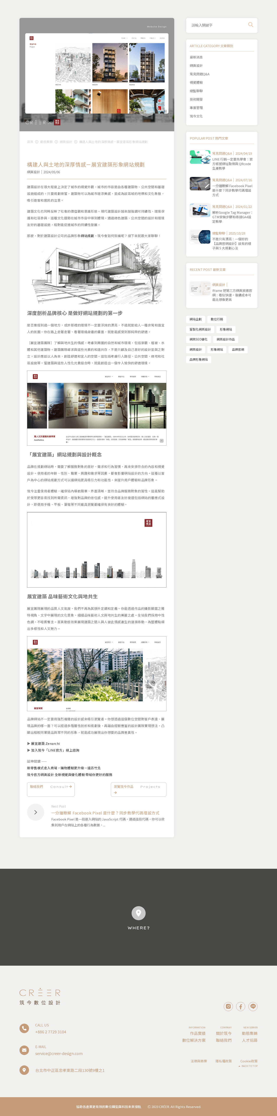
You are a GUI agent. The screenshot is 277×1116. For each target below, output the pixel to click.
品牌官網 (238, 349)
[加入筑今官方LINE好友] (253, 1006)
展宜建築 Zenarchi (45, 743)
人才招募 (250, 1040)
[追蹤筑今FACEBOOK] (240, 1006)
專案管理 (196, 107)
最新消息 (196, 57)
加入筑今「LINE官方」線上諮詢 (55, 750)
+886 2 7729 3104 (50, 1031)
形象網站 (226, 329)
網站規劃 (87, 235)
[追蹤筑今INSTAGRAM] (228, 1006)
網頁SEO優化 (199, 339)
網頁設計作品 (226, 339)
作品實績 (198, 1033)
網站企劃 (196, 319)
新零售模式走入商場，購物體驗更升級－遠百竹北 (64, 768)
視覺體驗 (196, 82)
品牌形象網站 (199, 359)
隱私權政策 (224, 1061)
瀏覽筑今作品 (137, 786)
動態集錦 (46, 142)
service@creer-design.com (59, 1053)
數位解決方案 (194, 1040)
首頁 (30, 142)
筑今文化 (196, 116)
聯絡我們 (49, 786)
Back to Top (250, 1066)
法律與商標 (199, 1061)
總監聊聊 (196, 90)
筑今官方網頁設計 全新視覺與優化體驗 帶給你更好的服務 (69, 774)
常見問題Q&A (199, 74)
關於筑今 (224, 1033)
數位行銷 (217, 319)
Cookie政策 (249, 1061)
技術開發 (196, 99)
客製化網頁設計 (200, 329)
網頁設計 (66, 142)
